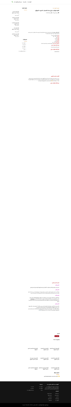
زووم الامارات (57, 398)
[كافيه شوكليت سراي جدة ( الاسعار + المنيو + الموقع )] (43, 22)
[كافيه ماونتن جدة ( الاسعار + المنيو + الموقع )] (23, 29)
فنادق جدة (24, 44)
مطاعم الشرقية (50, 395)
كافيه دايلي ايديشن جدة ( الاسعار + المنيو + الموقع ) (43, 368)
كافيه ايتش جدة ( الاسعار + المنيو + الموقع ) (44, 349)
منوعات (24, 49)
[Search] (12, 2)
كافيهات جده (57, 400)
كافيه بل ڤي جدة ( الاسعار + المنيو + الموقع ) (33, 349)
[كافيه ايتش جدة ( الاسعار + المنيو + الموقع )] (23, 19)
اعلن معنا (24, 405)
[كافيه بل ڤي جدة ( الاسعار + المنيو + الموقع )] (23, 24)
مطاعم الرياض (57, 395)
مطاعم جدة (24, 2)
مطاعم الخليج (50, 398)
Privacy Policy (28, 405)
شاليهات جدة (23, 43)
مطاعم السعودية (49, 393)
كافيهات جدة (29, 2)
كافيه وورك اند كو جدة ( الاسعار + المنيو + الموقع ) (54, 349)
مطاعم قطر (50, 400)
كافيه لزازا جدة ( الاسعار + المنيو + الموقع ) (33, 368)
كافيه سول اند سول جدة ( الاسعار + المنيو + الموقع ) (34, 359)
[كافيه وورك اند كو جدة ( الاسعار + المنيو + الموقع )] (23, 13)
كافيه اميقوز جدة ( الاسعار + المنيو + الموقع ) (55, 368)
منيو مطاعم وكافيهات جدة (18, 2)
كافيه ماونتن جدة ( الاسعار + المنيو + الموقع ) (55, 359)
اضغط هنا (42, 43)
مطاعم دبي (57, 397)
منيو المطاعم (57, 393)
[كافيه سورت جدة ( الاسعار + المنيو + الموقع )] (23, 35)
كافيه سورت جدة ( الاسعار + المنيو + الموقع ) (44, 359)
